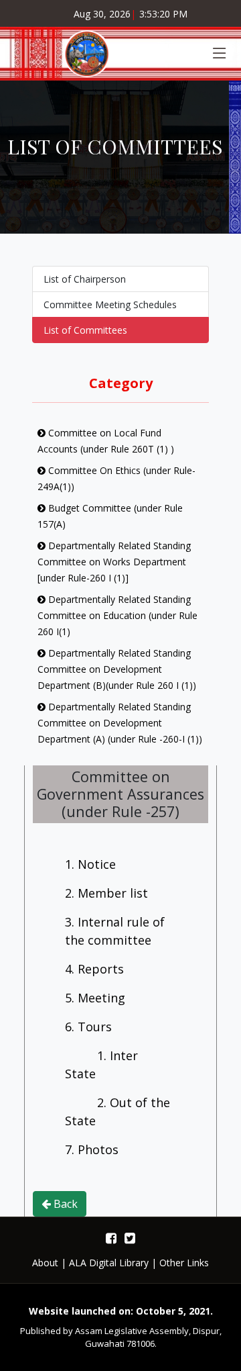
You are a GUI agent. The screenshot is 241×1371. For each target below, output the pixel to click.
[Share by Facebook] (111, 1237)
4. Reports (94, 969)
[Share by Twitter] (130, 1237)
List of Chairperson (85, 279)
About (45, 1262)
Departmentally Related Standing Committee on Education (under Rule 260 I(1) (117, 615)
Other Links (184, 1262)
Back (64, 1203)
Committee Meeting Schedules (110, 304)
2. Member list (106, 893)
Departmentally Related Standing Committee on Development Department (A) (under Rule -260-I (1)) (119, 722)
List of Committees (85, 330)
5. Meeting (95, 998)
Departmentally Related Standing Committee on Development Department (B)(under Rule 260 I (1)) (116, 669)
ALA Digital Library (109, 1262)
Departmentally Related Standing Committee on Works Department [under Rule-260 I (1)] (114, 561)
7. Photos (91, 1149)
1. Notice (90, 864)
